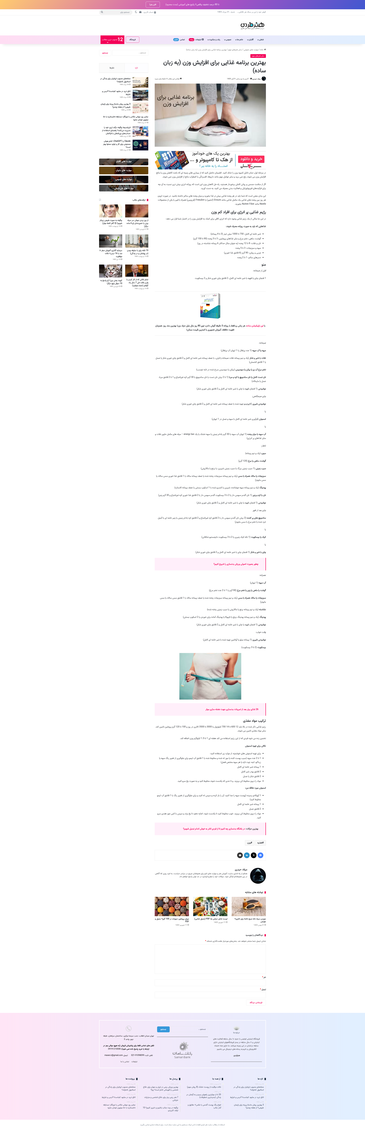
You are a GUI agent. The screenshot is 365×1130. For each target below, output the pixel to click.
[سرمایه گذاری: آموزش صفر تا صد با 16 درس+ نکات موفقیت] (110, 240)
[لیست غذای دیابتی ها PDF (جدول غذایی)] (210, 906)
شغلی (261, 39)
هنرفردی (237, 1055)
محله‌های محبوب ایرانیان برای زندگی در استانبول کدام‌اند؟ (115, 80)
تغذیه (259, 843)
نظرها (112, 68)
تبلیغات (196, 39)
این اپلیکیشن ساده (255, 326)
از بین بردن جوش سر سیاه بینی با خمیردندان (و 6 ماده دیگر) (137, 223)
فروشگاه (132, 39)
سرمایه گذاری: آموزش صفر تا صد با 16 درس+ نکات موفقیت (111, 253)
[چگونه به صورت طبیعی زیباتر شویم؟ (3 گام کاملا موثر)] (110, 210)
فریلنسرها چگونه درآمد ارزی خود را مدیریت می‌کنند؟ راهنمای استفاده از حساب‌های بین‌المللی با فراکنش (116, 130)
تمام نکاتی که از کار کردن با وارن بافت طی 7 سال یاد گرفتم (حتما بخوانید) (137, 282)
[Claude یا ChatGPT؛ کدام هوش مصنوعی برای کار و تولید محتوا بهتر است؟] (140, 145)
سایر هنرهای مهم (235, 49)
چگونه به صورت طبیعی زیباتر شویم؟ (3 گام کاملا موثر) (111, 222)
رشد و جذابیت (214, 39)
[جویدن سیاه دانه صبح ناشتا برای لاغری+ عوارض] (249, 906)
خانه (262, 49)
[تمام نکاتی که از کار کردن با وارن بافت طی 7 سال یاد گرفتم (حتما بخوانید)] (136, 271)
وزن (249, 843)
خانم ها (240, 39)
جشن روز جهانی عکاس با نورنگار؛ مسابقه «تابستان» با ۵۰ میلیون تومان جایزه (125, 118)
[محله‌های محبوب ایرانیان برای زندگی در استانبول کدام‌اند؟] (140, 82)
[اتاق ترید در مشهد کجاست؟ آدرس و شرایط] (140, 95)
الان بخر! (152, 4)
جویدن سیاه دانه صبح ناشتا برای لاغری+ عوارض (250, 920)
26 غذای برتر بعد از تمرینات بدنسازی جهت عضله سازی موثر (232, 709)
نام (264, 977)
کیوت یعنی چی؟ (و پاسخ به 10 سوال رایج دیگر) (111, 282)
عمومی (228, 39)
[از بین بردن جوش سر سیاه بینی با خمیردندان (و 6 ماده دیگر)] (136, 210)
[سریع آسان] (210, 169)
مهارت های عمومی (251, 49)
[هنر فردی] (252, 25)
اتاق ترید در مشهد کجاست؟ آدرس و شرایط (116, 93)
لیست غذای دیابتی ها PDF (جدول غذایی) (210, 919)
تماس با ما (124, 1061)
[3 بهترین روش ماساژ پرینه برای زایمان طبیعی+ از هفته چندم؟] (140, 108)
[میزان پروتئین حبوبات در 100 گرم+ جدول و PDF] (172, 906)
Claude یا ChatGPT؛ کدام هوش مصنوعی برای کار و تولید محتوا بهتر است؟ (116, 144)
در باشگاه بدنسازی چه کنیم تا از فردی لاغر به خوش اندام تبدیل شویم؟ (214, 829)
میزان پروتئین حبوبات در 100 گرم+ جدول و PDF (172, 920)
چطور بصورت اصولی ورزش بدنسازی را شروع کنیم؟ (236, 564)
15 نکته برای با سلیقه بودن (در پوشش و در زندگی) (137, 252)
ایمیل (263, 989)
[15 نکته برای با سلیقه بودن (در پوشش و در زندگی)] (136, 240)
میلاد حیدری (256, 78)
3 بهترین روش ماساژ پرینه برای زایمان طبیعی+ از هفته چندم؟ (115, 105)
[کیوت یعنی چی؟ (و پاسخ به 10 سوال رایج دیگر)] (110, 271)
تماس (179, 39)
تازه (136, 68)
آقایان (251, 39)
